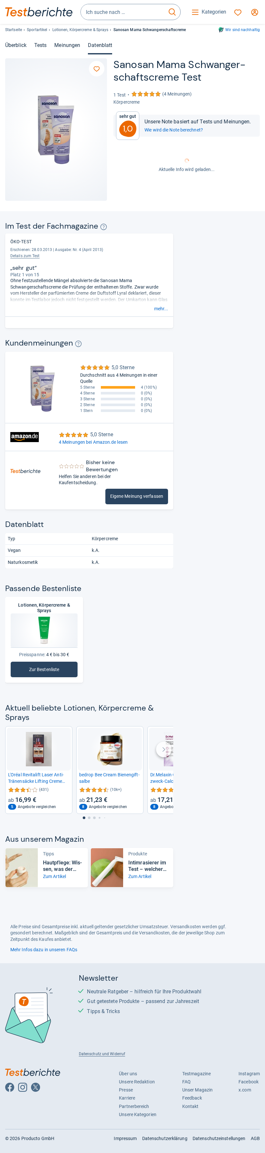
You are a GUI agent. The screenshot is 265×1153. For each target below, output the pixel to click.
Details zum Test (25, 256)
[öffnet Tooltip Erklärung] (103, 226)
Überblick (15, 45)
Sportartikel (37, 30)
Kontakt (190, 1106)
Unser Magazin (197, 1089)
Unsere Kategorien (137, 1114)
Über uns (128, 1073)
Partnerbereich (134, 1106)
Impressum (125, 1138)
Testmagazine (196, 1073)
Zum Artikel (54, 876)
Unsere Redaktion (137, 1081)
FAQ (186, 1081)
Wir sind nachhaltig (242, 30)
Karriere (127, 1098)
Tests (40, 45)
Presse (126, 1089)
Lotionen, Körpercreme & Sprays (80, 30)
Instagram (249, 1073)
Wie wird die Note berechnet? (173, 129)
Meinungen (67, 45)
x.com (244, 1089)
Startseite (13, 30)
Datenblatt (100, 45)
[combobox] (122, 12)
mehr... (161, 308)
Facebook (248, 1081)
